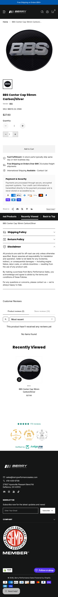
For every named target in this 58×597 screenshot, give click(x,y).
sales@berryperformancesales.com (21, 477)
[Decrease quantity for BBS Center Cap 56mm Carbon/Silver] (5, 126)
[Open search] (5, 319)
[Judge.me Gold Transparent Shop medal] (16, 434)
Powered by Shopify (42, 578)
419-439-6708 (12, 481)
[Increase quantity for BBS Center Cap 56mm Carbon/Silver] (22, 126)
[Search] (42, 12)
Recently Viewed (29, 216)
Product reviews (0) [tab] (16, 311)
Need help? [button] (50, 209)
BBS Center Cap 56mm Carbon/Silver (29, 390)
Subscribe (46, 511)
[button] (42, 12)
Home (5, 22)
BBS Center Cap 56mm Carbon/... (26, 22)
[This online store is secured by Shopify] (7, 570)
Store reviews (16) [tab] (42, 311)
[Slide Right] (53, 2)
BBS (11, 104)
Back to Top (49, 216)
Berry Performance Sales (24, 578)
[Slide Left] (5, 2)
